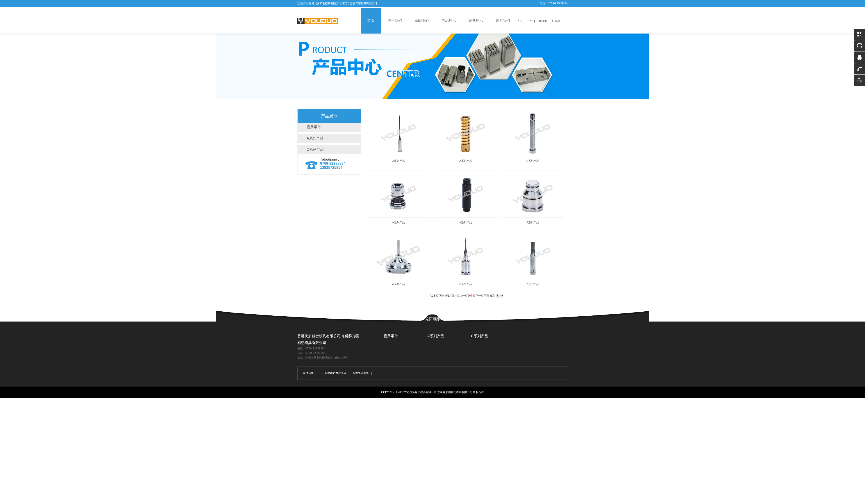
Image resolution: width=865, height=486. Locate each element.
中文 (529, 20)
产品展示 (449, 20)
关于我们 (394, 20)
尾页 (486, 295)
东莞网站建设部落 (335, 373)
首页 (371, 20)
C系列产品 (315, 149)
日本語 (556, 20)
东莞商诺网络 (361, 373)
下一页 (480, 295)
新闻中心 (421, 20)
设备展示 (476, 20)
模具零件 (314, 127)
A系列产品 (315, 138)
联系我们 (503, 20)
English (542, 20)
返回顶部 (432, 319)
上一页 (464, 295)
